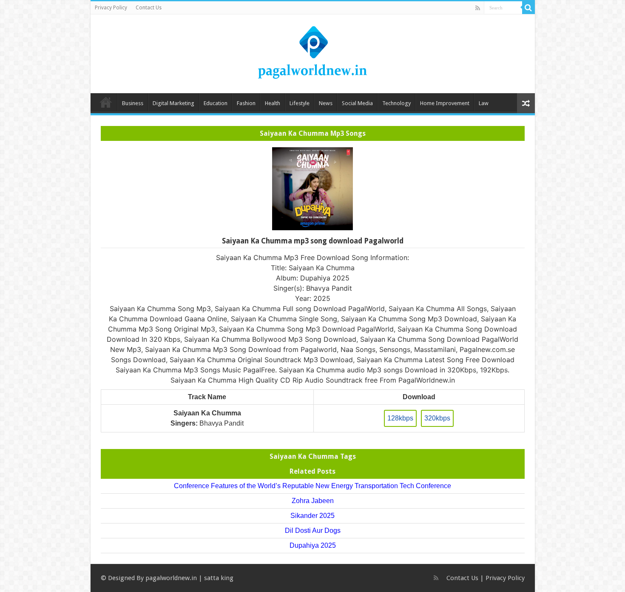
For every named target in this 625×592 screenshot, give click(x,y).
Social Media (357, 103)
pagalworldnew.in (171, 578)
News (325, 103)
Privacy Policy (111, 8)
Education (215, 103)
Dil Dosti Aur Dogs (313, 530)
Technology (396, 103)
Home (106, 102)
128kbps (400, 418)
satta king (218, 578)
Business (132, 103)
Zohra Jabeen (313, 500)
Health (272, 103)
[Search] (528, 7)
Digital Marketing (173, 103)
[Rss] (477, 8)
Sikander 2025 (312, 515)
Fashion (246, 103)
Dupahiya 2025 (313, 545)
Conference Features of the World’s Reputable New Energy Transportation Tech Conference (312, 485)
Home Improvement (444, 103)
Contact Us (149, 8)
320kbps (437, 418)
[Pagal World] (312, 52)
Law (484, 103)
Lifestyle (300, 103)
